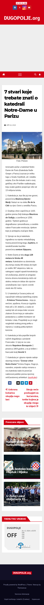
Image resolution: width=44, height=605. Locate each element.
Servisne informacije (22, 594)
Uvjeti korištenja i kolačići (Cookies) (16, 599)
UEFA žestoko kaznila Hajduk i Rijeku (21, 470)
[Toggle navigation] (20, 74)
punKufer (33, 377)
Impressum (36, 599)
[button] (35, 74)
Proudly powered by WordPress (14, 585)
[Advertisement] (22, 48)
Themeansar (21, 588)
